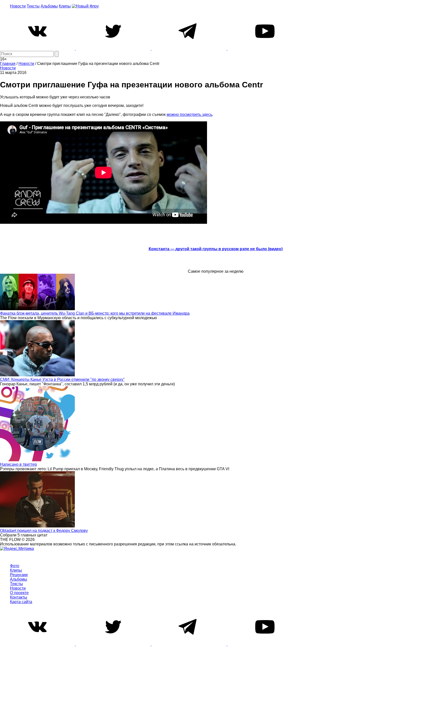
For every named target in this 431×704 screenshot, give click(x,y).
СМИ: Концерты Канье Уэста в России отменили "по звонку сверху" (62, 379)
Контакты (18, 597)
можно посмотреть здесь (189, 114)
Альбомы (49, 6)
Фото (14, 566)
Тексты (33, 6)
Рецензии (19, 575)
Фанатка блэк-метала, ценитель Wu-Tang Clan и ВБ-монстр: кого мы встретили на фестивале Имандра (95, 313)
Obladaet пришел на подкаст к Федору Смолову (44, 530)
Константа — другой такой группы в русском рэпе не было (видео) (216, 249)
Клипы (65, 6)
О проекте (19, 593)
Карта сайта (21, 602)
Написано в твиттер (18, 464)
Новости (18, 6)
